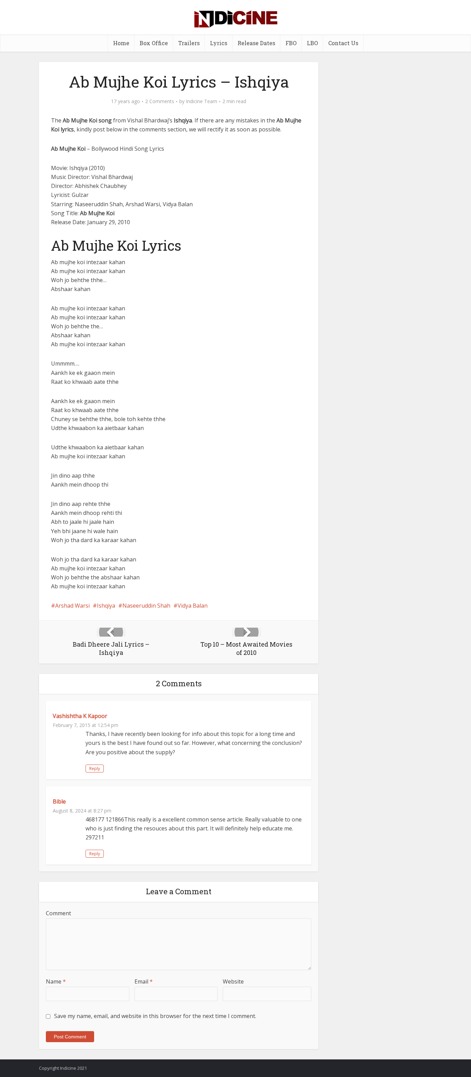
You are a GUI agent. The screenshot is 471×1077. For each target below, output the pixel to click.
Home (121, 43)
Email (143, 981)
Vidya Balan (193, 605)
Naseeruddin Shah (146, 605)
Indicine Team (201, 101)
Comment (58, 913)
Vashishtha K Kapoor (80, 716)
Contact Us (343, 43)
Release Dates (256, 43)
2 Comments (159, 101)
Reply (94, 768)
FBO (291, 43)
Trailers (189, 43)
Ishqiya (106, 605)
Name (56, 981)
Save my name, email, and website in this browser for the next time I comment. (155, 1016)
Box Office (154, 43)
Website (233, 981)
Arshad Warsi (72, 605)
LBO (312, 43)
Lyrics (218, 43)
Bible (59, 801)
